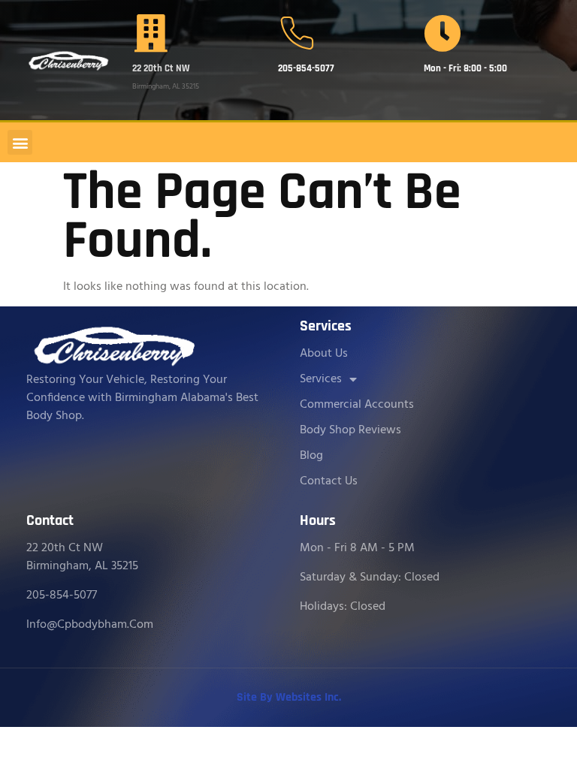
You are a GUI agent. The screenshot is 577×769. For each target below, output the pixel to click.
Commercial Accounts (357, 405)
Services (321, 379)
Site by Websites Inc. (289, 697)
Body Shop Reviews (350, 430)
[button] (20, 142)
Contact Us (329, 481)
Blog (311, 456)
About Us (324, 354)
